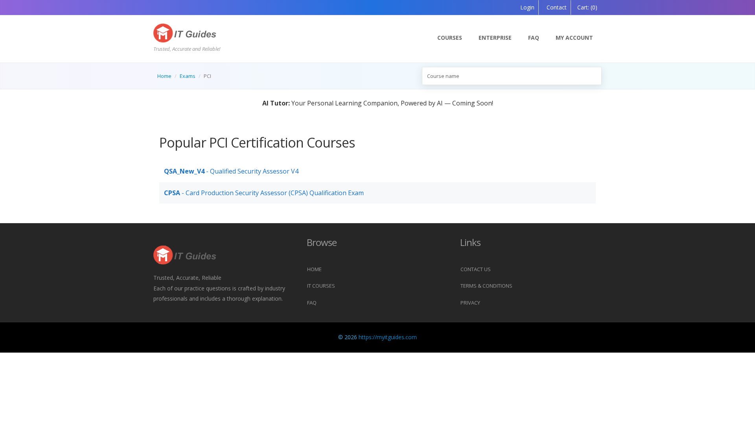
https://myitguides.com (388, 337)
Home (164, 75)
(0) (587, 7)
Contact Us (475, 269)
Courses (449, 37)
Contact (556, 7)
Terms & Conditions (486, 285)
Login (527, 7)
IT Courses (321, 285)
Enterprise (495, 37)
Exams (187, 75)
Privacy (470, 302)
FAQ (533, 37)
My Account (574, 37)
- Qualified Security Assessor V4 (231, 171)
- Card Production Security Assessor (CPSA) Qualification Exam (264, 192)
